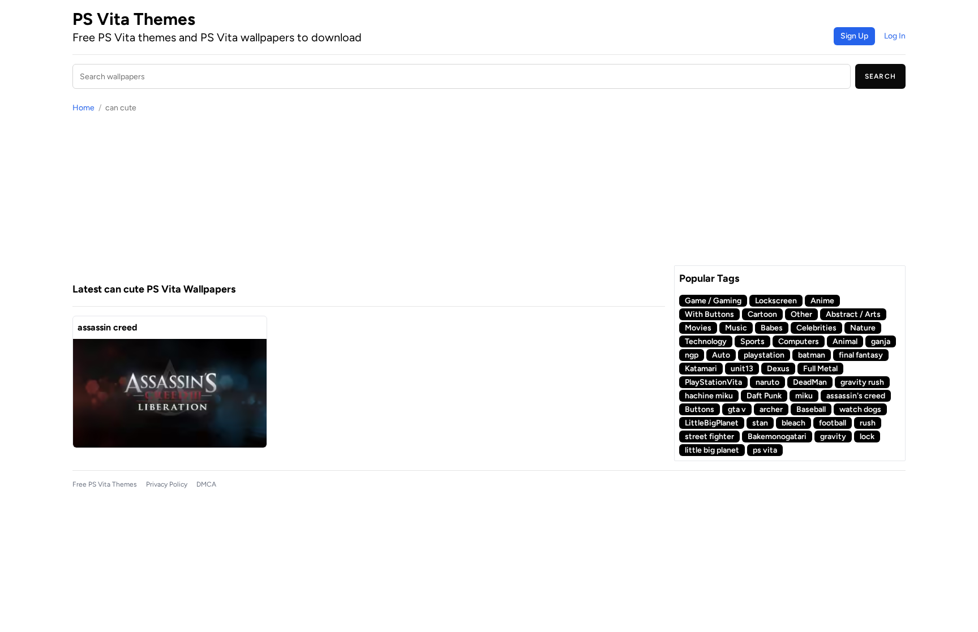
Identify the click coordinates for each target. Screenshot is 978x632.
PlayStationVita (713, 382)
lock (867, 436)
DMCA (206, 484)
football (832, 423)
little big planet (712, 450)
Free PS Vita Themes (104, 484)
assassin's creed (855, 396)
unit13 (742, 368)
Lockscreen (776, 301)
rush (868, 423)
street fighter (709, 436)
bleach (793, 423)
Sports (752, 341)
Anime (822, 301)
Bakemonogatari (777, 436)
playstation (764, 355)
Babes (772, 328)
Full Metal (820, 368)
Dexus (778, 368)
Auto (721, 355)
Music (736, 328)
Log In (895, 36)
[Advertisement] (368, 197)
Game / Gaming (713, 301)
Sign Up (854, 36)
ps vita (765, 450)
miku (804, 396)
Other (801, 314)
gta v (737, 409)
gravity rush (862, 382)
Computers (798, 341)
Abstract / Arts (853, 314)
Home (83, 108)
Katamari (701, 368)
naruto (767, 382)
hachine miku (709, 396)
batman (811, 355)
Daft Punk (764, 396)
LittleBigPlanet (712, 423)
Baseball (811, 409)
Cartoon (762, 314)
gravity (833, 436)
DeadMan (810, 382)
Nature (863, 328)
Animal (845, 341)
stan (760, 423)
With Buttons (709, 314)
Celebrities (816, 328)
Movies (698, 328)
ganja (880, 341)
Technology (706, 341)
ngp (691, 355)
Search (880, 76)
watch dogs (860, 409)
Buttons (699, 409)
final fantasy (861, 355)
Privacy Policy (166, 484)
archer (771, 409)
